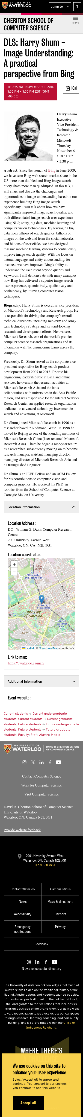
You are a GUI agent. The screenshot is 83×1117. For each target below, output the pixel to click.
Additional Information (25, 681)
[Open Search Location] (77, 6)
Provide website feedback (22, 829)
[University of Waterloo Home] (16, 6)
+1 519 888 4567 (44, 865)
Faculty (23, 735)
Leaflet (29, 648)
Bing (51, 170)
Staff (34, 735)
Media (55, 735)
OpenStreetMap (49, 648)
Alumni (44, 735)
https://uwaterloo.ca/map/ (26, 663)
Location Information (24, 507)
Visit (27, 794)
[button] (60, 7)
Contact (27, 776)
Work (25, 785)
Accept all (28, 1102)
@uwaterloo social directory (41, 969)
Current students (16, 713)
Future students (29, 724)
